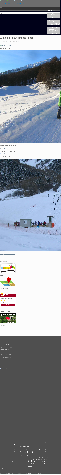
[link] (10, 13)
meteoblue (2, 468)
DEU (1, 7)
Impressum (40, 473)
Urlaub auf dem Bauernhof (8, 304)
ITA (2, 10)
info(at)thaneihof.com (6, 357)
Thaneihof (2, 298)
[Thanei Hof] (14, 3)
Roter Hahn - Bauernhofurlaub (8, 308)
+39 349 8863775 (7, 354)
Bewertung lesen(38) (3, 302)
